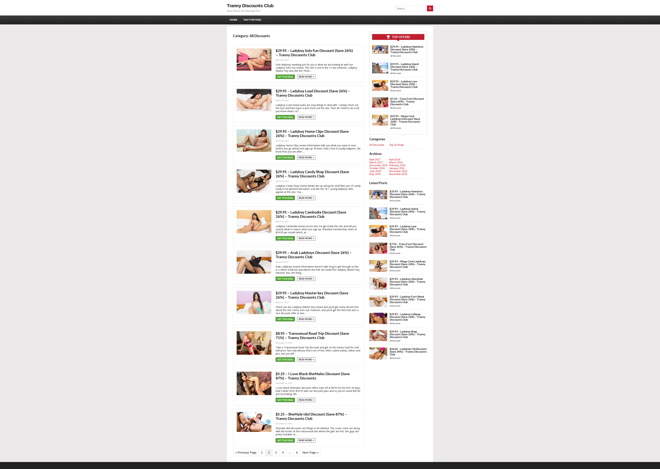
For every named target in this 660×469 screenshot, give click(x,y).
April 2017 (375, 159)
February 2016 (397, 165)
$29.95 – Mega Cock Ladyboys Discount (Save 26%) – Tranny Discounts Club (405, 120)
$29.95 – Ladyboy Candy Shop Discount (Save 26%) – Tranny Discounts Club (312, 174)
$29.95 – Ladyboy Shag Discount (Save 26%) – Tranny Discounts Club (407, 334)
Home (233, 19)
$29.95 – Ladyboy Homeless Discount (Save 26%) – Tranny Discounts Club (406, 49)
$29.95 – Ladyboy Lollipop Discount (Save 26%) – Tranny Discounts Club (407, 317)
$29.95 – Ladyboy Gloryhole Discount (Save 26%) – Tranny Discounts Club (407, 281)
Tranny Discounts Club (250, 5)
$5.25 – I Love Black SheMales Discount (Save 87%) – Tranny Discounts (313, 376)
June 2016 (375, 171)
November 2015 (398, 174)
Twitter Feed (252, 19)
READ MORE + (306, 76)
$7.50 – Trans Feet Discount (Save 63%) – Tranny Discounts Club (407, 101)
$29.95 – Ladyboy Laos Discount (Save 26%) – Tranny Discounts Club (404, 84)
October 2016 (377, 168)
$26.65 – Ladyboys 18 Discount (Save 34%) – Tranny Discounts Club (408, 351)
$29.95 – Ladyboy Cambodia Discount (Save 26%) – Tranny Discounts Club (311, 214)
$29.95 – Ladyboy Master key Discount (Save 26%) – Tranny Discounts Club (312, 295)
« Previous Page (245, 452)
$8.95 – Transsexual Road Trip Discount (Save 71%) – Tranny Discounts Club (312, 335)
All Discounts (395, 56)
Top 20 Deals (396, 144)
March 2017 (376, 162)
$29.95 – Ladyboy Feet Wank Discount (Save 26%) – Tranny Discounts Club (407, 299)
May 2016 (375, 174)
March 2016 (396, 162)
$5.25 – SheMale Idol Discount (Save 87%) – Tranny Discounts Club (311, 416)
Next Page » (310, 452)
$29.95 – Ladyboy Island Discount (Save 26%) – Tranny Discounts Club (404, 66)
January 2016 (396, 168)
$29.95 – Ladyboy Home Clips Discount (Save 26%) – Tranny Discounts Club (312, 133)
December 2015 (398, 171)
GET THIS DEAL (285, 76)
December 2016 (378, 165)
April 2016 (394, 159)
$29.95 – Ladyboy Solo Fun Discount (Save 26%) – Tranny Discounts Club (314, 52)
